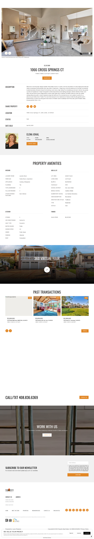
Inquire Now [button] (47, 78)
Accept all (87, 533)
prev (6, 53)
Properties (25, 510)
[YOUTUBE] (77, 510)
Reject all (71, 533)
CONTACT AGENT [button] (32, 143)
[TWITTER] (80, 510)
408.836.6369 (38, 139)
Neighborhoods (36, 510)
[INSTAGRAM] (70, 510)
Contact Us (84, 397)
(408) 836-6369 (9, 499)
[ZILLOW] (87, 510)
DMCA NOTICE (57, 510)
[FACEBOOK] (66, 510)
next (9, 53)
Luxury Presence (16, 529)
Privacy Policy (85, 470)
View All (85, 330)
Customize (79, 533)
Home (6, 510)
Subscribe (78, 474)
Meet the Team (15, 510)
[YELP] (84, 510)
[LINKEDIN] (73, 510)
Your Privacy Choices (47, 537)
